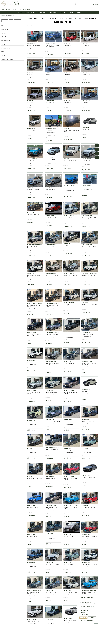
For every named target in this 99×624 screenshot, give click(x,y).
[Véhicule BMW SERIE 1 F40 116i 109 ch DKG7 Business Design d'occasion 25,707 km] (89, 476)
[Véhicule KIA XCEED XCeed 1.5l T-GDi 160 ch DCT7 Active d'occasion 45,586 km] (35, 447)
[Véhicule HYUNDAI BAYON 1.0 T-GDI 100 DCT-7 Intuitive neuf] (53, 100)
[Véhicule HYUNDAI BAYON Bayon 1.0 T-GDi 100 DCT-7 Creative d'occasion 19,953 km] (89, 562)
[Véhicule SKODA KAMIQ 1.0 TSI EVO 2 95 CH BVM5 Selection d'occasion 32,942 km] (35, 187)
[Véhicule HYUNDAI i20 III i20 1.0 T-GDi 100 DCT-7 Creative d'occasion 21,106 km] (53, 562)
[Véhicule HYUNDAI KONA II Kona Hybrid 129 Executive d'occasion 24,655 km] (71, 332)
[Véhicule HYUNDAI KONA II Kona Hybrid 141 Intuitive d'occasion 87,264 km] (53, 476)
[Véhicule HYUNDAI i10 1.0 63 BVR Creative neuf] (71, 43)
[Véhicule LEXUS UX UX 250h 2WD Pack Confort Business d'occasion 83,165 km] (35, 476)
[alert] (87, 609)
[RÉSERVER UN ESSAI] (97, 145)
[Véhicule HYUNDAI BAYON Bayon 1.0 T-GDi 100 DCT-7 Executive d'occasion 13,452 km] (35, 562)
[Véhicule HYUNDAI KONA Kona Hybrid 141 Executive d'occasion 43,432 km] (35, 505)
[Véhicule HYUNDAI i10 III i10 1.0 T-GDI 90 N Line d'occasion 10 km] (71, 534)
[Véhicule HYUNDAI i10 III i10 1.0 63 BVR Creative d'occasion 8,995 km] (71, 562)
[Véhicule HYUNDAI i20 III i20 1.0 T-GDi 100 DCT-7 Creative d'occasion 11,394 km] (89, 505)
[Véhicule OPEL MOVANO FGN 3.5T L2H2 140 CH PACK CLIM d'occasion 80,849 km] (71, 158)
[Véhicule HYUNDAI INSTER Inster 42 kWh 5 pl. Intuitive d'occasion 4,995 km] (71, 447)
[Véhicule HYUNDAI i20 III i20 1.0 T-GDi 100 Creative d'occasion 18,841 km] (53, 590)
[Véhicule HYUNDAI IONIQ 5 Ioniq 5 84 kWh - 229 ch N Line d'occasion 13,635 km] (53, 215)
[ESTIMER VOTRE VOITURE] (97, 153)
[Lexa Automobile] (10, 3)
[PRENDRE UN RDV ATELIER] (97, 149)
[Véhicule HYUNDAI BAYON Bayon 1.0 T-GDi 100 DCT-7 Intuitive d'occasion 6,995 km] (53, 419)
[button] (42, 12)
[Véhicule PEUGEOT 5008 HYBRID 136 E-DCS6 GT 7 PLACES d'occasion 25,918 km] (35, 43)
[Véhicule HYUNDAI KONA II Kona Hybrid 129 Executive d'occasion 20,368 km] (89, 332)
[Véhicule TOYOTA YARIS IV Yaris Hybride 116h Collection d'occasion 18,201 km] (53, 390)
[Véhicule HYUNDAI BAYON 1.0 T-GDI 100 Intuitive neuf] (89, 100)
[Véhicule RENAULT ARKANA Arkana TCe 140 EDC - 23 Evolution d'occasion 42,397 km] (89, 187)
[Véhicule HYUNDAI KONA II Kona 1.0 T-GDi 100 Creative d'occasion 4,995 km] (89, 419)
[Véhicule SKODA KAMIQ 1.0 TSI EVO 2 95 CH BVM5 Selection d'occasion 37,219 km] (53, 187)
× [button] (95, 596)
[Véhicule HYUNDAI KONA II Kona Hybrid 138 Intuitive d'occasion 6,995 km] (35, 361)
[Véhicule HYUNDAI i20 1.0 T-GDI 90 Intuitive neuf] (89, 72)
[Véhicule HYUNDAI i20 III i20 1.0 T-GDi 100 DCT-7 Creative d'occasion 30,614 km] (71, 590)
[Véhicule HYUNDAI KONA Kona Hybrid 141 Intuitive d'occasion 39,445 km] (35, 534)
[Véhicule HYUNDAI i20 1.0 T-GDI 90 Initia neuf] (35, 100)
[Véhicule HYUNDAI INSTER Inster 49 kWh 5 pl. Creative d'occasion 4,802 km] (35, 419)
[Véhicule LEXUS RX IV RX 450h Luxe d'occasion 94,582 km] (71, 244)
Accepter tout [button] (83, 617)
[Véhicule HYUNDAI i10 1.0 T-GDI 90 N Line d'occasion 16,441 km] (71, 72)
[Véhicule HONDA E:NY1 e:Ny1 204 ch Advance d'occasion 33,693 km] (89, 129)
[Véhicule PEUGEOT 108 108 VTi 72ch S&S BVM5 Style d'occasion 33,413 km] (35, 215)
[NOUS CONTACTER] (97, 157)
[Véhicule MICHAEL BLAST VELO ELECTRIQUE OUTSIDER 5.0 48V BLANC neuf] (53, 129)
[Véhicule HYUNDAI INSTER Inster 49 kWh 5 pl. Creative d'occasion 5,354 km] (89, 390)
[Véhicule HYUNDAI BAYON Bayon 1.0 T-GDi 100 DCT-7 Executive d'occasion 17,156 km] (89, 534)
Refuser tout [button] (92, 617)
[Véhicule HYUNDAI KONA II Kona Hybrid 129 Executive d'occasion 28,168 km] (71, 361)
